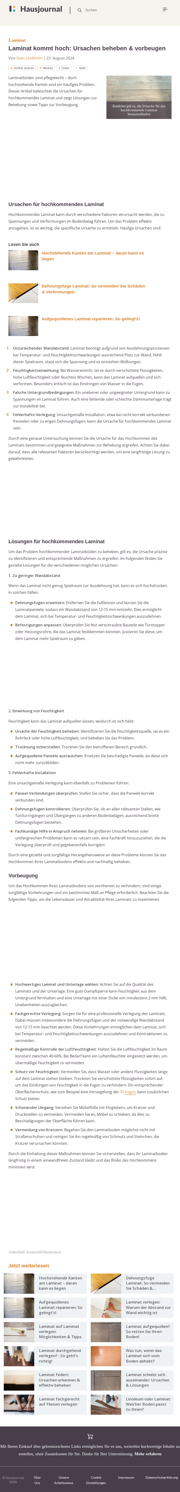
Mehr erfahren (148, 1453)
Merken (48, 68)
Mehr (82, 68)
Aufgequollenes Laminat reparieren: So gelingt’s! (91, 319)
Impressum (126, 1477)
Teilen (65, 68)
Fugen (130, 1091)
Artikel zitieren (24, 68)
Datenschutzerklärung (162, 1477)
